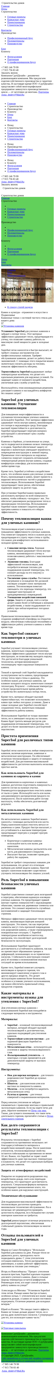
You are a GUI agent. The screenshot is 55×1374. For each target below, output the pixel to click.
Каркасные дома (15, 19)
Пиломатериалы (15, 41)
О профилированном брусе (21, 62)
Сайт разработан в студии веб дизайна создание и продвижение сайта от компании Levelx (27, 1359)
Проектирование (16, 22)
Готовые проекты (16, 17)
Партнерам (13, 59)
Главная (5, 6)
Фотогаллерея (14, 56)
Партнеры (43, 92)
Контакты (6, 30)
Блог (3, 48)
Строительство (15, 25)
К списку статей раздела (20, 307)
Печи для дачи (38, 1110)
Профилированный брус (20, 38)
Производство (14, 43)
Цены (4, 9)
